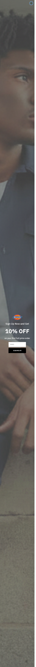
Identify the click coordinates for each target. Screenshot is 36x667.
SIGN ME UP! (17, 350)
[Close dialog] (31, 3)
